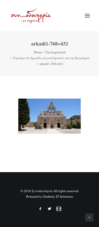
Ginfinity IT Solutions (58, 196)
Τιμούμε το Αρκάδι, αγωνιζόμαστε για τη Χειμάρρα (51, 58)
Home (38, 52)
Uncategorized (55, 52)
